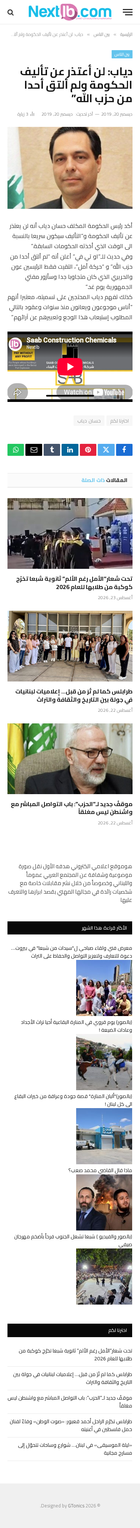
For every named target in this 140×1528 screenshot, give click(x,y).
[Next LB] (70, 12)
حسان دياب (88, 420)
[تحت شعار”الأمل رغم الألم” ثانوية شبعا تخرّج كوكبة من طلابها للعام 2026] (70, 533)
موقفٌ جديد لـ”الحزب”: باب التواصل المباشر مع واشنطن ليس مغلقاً (72, 808)
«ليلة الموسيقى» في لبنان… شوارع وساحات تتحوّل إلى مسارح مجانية (75, 1449)
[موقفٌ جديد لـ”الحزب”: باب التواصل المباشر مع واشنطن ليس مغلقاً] (70, 758)
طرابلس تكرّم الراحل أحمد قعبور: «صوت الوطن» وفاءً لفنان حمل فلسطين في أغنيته (71, 1425)
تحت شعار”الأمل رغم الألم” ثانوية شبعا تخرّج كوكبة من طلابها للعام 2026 (74, 582)
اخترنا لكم (119, 420)
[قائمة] (128, 12)
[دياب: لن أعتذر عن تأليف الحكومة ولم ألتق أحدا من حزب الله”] (70, 168)
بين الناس (122, 54)
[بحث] (11, 12)
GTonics (76, 1505)
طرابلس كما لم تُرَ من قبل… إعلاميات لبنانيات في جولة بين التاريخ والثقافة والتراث (74, 695)
